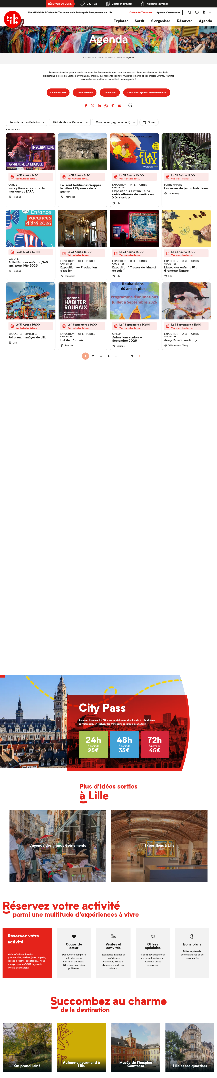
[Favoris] (197, 12)
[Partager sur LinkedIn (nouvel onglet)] (99, 106)
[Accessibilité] (204, 12)
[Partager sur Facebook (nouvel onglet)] (85, 106)
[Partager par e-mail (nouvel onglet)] (119, 106)
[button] (121, 20)
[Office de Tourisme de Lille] (14, 21)
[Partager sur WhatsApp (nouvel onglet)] (106, 106)
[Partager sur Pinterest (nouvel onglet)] (113, 106)
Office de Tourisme (141, 12)
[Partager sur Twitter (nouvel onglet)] (92, 106)
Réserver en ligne (60, 4)
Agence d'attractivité (168, 12)
